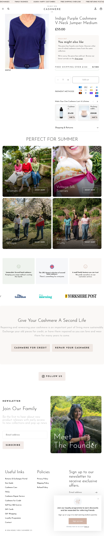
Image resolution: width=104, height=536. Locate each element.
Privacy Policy (42, 479)
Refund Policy (42, 488)
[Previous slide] (8, 41)
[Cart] (101, 9)
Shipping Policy (43, 483)
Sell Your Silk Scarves (13, 505)
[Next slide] (46, 41)
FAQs (7, 492)
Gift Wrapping (10, 514)
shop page (79, 59)
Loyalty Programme (13, 518)
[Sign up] (96, 492)
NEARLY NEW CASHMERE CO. (21, 530)
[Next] (97, 101)
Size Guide (9, 483)
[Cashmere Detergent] (61, 112)
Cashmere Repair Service (15, 496)
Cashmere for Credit (13, 501)
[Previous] (93, 101)
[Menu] (3, 9)
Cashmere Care (11, 488)
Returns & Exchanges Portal (16, 479)
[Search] (8, 9)
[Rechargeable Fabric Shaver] (84, 112)
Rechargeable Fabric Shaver (93, 108)
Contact (8, 523)
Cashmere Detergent (71, 108)
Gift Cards (9, 509)
